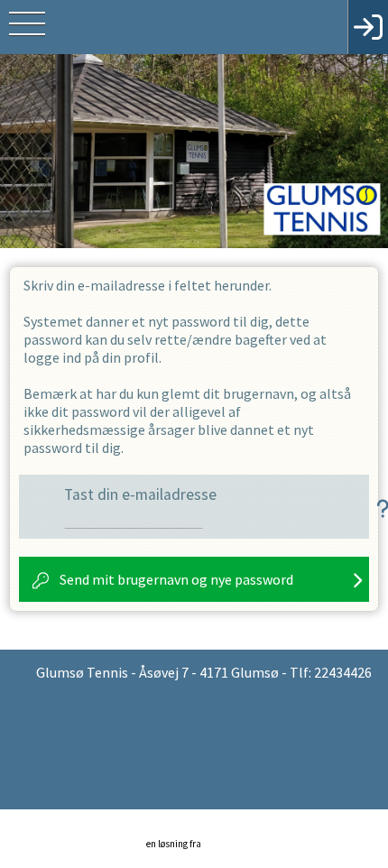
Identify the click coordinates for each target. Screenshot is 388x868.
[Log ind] (367, 27)
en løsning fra (174, 843)
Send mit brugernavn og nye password (176, 579)
